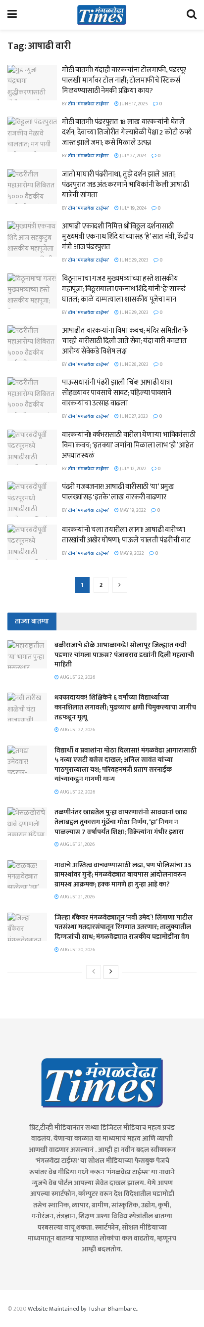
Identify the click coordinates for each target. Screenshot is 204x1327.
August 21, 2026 (77, 844)
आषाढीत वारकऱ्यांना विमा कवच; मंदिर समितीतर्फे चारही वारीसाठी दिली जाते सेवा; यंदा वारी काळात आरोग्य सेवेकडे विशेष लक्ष (125, 340)
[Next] (110, 972)
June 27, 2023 (133, 416)
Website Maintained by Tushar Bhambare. (82, 1309)
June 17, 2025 (133, 104)
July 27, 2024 (133, 156)
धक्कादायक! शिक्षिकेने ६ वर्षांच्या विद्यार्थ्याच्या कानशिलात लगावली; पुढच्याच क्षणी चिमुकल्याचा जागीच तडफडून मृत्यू (125, 707)
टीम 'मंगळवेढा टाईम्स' (88, 104)
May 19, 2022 (132, 510)
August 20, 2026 (77, 950)
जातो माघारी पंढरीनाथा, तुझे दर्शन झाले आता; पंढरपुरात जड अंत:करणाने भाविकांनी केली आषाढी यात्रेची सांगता (125, 184)
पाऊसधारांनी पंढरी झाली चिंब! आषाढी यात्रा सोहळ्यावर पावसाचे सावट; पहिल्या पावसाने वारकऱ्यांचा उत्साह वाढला (117, 392)
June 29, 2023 (134, 260)
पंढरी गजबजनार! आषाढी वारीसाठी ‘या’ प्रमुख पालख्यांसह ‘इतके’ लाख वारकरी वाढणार (118, 492)
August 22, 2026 (77, 677)
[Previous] (93, 972)
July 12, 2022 (133, 469)
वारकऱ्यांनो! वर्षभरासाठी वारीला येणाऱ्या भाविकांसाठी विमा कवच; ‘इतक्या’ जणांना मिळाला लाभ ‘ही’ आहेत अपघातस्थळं (128, 445)
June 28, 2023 (134, 364)
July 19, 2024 (133, 208)
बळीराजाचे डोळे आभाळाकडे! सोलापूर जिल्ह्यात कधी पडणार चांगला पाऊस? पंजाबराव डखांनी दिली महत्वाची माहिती (124, 654)
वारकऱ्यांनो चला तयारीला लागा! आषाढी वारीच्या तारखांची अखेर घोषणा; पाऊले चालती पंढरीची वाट (126, 535)
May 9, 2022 (131, 553)
